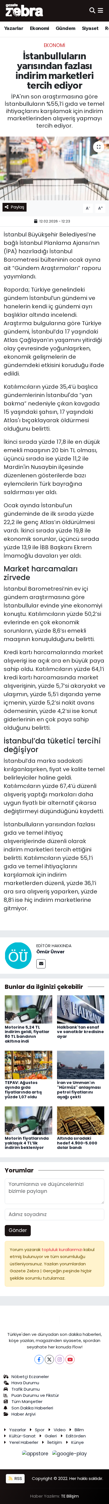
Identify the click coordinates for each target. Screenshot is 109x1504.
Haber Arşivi (23, 1414)
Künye (77, 1442)
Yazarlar (13, 28)
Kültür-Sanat (22, 1436)
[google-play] (69, 1454)
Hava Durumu (25, 1383)
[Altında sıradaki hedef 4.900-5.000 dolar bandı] (81, 1120)
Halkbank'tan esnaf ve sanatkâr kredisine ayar (80, 1032)
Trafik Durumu (25, 1389)
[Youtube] (70, 1359)
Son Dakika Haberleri (32, 1408)
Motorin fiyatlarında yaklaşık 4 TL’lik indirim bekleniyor (27, 1143)
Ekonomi (39, 28)
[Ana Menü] (100, 10)
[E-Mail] (41, 963)
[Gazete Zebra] (25, 10)
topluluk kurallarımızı (63, 1249)
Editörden (76, 1436)
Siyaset (90, 28)
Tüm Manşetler (26, 1401)
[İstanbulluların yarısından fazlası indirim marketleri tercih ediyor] (54, 169)
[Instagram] (59, 1359)
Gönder (18, 1230)
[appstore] (36, 1454)
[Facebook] (39, 1359)
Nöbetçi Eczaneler (30, 1376)
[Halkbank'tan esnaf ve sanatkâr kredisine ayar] (81, 1009)
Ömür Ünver (50, 952)
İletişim (54, 1442)
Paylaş (17, 207)
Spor (39, 1430)
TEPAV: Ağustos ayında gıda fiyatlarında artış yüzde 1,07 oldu (23, 1089)
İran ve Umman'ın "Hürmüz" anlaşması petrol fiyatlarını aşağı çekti (79, 1089)
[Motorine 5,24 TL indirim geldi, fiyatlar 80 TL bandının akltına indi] (28, 1009)
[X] (49, 1359)
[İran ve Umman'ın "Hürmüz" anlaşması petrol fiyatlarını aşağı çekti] (81, 1064)
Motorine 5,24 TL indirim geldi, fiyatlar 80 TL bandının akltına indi (27, 1034)
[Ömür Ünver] (18, 955)
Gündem (65, 28)
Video (60, 1430)
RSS (17, 1478)
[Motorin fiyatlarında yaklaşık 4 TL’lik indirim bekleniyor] (28, 1120)
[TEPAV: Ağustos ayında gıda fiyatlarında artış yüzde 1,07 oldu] (28, 1064)
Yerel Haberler (23, 1442)
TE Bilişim (70, 1496)
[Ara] (92, 10)
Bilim (79, 1430)
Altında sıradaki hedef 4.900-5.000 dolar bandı (77, 1143)
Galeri (51, 1436)
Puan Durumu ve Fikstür (35, 1395)
